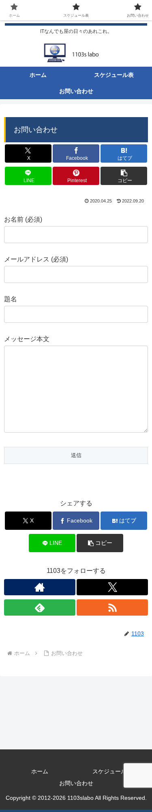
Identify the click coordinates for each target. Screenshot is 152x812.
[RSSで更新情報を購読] (112, 607)
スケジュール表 (112, 771)
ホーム (39, 771)
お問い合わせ (76, 783)
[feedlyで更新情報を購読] (39, 607)
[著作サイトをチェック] (39, 587)
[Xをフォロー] (112, 587)
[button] (124, 176)
